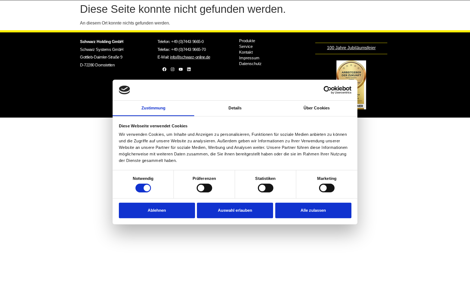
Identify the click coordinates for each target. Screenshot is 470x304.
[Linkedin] (189, 69)
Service (246, 46)
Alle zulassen (313, 210)
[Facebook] (164, 69)
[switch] (204, 187)
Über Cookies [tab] (317, 108)
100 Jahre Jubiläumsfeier (351, 47)
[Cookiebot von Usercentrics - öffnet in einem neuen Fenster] (327, 90)
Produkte (247, 40)
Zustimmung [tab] (153, 108)
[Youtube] (181, 69)
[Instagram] (172, 69)
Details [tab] (235, 108)
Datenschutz (250, 63)
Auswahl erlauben (235, 210)
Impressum (249, 58)
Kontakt (246, 52)
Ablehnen (157, 210)
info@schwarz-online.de (190, 57)
